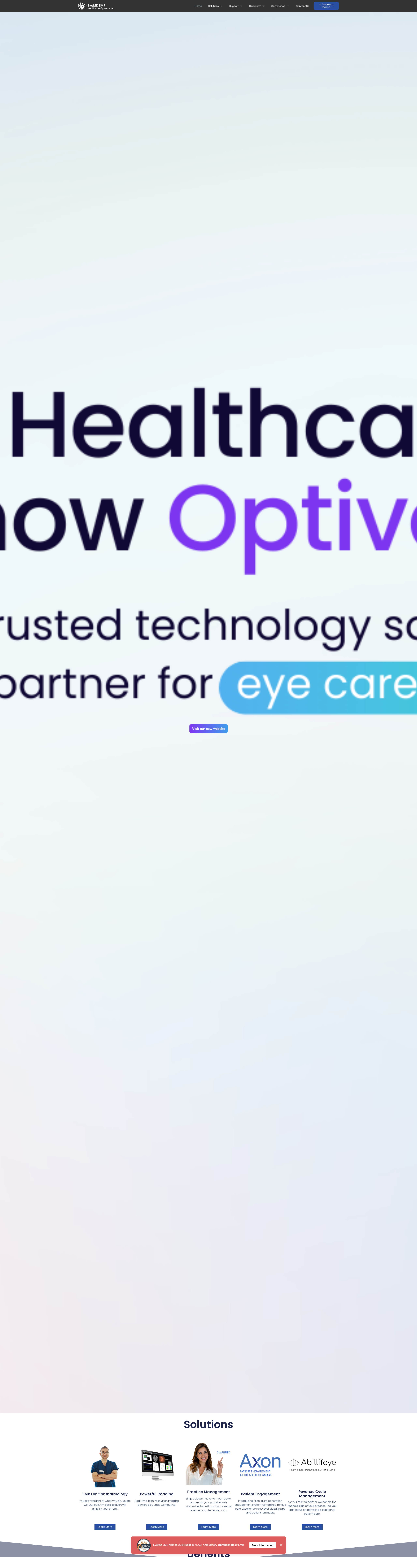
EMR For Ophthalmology (105, 1494)
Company (255, 6)
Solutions (213, 6)
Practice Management (208, 1491)
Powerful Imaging (157, 1494)
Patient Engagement (260, 1494)
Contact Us (302, 6)
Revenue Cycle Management (312, 1494)
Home (198, 6)
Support (234, 6)
